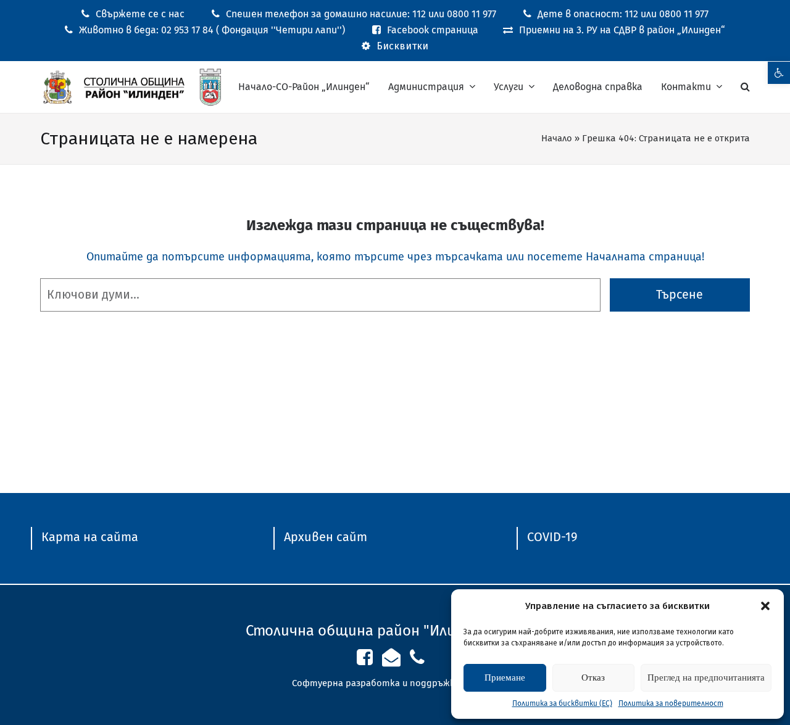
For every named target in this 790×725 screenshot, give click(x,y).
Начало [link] (556, 138)
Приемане (504, 677)
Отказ (593, 677)
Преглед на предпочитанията (706, 677)
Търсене (679, 295)
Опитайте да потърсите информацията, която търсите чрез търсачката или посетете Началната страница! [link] (395, 256)
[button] (765, 606)
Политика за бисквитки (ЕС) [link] (562, 703)
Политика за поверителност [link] (670, 703)
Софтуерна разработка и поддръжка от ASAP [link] (395, 683)
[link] (779, 73)
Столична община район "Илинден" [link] (371, 630)
